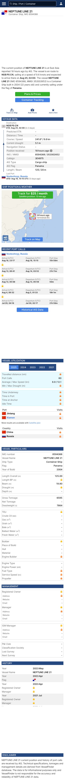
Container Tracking (33, 99)
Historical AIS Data (32, 309)
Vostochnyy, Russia (17, 176)
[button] (61, 3)
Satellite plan (35, 423)
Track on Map (32, 239)
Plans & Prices (32, 93)
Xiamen (11, 417)
